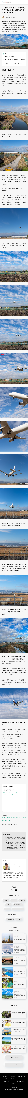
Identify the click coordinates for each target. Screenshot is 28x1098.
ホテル (8, 904)
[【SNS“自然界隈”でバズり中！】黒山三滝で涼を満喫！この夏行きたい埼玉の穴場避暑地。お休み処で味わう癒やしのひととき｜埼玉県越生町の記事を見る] (6, 1014)
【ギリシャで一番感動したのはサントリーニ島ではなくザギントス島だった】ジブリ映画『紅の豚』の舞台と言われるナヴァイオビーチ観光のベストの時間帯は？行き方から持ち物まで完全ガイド (19, 973)
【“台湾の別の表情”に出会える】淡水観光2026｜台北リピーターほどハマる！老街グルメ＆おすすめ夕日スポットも (18, 1032)
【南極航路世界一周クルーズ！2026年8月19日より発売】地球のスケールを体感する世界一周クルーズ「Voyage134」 (19, 951)
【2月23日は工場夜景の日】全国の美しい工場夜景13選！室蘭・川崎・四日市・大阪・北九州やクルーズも (15, 838)
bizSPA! (14, 1083)
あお (14, 992)
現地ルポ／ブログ (17, 904)
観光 (6, 900)
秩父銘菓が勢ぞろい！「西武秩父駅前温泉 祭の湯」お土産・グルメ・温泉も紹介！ (18, 1048)
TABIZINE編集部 (16, 947)
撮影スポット (10, 919)
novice (22, 1081)
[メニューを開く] (25, 2)
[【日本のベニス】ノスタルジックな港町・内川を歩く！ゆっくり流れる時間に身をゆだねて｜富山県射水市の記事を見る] (7, 960)
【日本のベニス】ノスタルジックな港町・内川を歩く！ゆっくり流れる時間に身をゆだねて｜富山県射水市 (19, 962)
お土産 (21, 900)
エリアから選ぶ (15, 1065)
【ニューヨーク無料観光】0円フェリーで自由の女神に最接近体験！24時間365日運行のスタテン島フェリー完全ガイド (19, 939)
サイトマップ (11, 1081)
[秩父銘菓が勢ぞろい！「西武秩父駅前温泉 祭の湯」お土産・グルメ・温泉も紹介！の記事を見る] (6, 1049)
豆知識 (7, 909)
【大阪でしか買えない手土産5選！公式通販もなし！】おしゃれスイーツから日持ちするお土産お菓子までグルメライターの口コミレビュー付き (15, 844)
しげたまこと (13, 15)
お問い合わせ (14, 1078)
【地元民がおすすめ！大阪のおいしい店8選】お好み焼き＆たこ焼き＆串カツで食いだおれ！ (15, 848)
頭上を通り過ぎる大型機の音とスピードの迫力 (14, 60)
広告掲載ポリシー (7, 1078)
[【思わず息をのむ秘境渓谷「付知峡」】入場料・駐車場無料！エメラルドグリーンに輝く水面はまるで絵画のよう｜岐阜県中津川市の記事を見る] (7, 983)
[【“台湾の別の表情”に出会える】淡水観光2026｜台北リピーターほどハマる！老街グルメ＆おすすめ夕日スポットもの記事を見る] (6, 1031)
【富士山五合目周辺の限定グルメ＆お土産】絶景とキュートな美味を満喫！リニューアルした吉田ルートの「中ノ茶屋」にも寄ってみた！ (18, 1023)
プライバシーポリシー (21, 1076)
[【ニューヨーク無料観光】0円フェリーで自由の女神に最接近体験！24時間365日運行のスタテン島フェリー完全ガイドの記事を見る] (7, 938)
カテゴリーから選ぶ (15, 1057)
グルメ (14, 900)
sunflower (15, 981)
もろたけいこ (16, 936)
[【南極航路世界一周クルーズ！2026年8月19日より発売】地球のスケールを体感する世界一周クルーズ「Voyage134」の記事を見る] (7, 949)
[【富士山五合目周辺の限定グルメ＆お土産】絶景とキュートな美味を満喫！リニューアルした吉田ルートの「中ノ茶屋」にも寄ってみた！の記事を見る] (6, 1023)
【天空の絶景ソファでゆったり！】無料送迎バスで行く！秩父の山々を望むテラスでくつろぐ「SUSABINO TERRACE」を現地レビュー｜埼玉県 (19, 996)
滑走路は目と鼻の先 (8, 56)
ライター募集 (21, 1078)
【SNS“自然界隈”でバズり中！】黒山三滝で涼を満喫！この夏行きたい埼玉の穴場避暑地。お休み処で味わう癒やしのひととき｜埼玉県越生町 (18, 1014)
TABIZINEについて (6, 1076)
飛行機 (19, 919)
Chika (15, 958)
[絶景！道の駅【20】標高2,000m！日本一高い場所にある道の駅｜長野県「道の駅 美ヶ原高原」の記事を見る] (6, 1040)
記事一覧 (6, 1081)
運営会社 (13, 1076)
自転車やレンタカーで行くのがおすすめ (13, 64)
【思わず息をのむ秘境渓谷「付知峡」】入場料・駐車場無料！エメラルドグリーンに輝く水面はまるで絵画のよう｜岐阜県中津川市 (19, 984)
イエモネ (18, 1081)
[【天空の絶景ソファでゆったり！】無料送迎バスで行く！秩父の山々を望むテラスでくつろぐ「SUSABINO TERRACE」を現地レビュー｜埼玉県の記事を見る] (7, 994)
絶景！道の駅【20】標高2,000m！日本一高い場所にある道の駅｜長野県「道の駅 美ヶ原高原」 (18, 1040)
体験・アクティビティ (18, 909)
